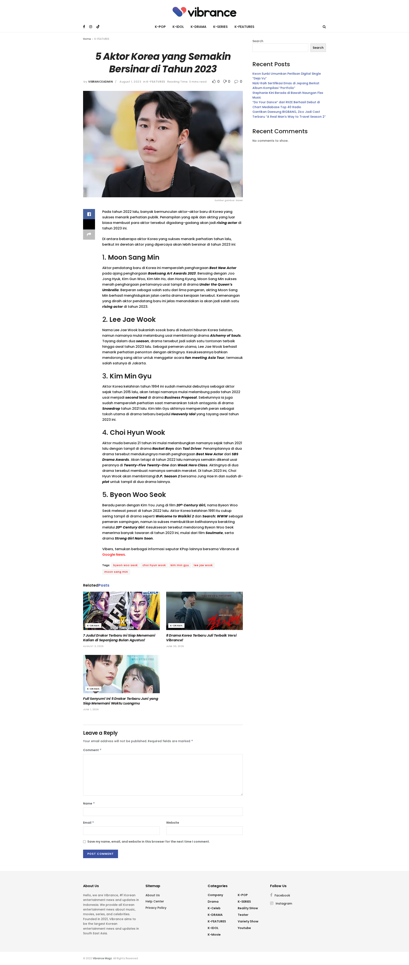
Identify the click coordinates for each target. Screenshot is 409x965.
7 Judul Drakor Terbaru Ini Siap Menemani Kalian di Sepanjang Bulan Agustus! (119, 638)
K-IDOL (178, 26)
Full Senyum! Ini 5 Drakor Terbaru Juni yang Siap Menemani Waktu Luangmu (120, 701)
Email (88, 822)
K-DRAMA (198, 26)
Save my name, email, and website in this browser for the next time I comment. (148, 841)
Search (257, 41)
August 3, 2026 (93, 646)
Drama (213, 901)
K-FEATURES (244, 26)
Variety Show (248, 921)
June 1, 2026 (91, 709)
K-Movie (214, 934)
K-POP (160, 26)
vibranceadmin (100, 82)
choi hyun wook (154, 565)
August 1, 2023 (130, 82)
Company (215, 895)
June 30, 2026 (175, 646)
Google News (113, 554)
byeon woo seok (125, 565)
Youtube (244, 928)
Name (89, 803)
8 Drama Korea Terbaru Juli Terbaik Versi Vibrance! (201, 638)
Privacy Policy (155, 908)
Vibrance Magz (102, 958)
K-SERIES (220, 26)
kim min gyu (180, 565)
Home (87, 39)
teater (243, 915)
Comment (92, 750)
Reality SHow (248, 908)
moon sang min (116, 572)
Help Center (154, 901)
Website (172, 822)
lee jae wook (203, 565)
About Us (152, 895)
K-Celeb (214, 908)
